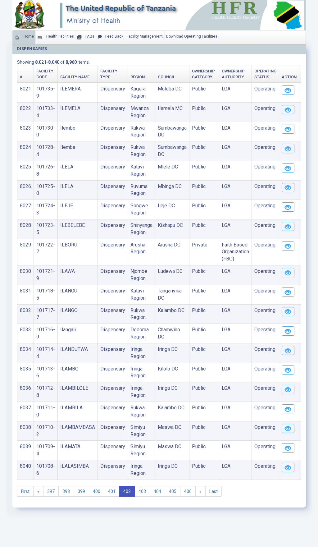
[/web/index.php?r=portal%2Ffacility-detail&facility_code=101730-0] (288, 129)
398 (66, 491)
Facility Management (145, 36)
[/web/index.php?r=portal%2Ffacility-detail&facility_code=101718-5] (288, 292)
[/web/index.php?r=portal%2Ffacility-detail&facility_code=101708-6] (288, 467)
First (25, 491)
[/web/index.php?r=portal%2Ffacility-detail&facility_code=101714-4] (288, 350)
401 (112, 491)
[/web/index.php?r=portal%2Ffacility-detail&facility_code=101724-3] (288, 207)
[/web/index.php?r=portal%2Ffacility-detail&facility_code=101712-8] (288, 389)
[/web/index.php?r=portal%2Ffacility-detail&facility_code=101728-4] (288, 148)
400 (96, 491)
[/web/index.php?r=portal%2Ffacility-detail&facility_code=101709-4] (288, 448)
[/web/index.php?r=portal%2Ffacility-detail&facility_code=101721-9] (288, 272)
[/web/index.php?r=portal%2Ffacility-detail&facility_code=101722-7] (288, 246)
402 (127, 491)
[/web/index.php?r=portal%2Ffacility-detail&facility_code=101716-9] (288, 331)
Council (166, 77)
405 (172, 491)
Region (137, 77)
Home (28, 36)
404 (157, 491)
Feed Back (113, 36)
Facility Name (74, 77)
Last (213, 491)
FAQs (89, 36)
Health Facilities (59, 36)
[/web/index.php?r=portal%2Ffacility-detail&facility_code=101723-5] (288, 226)
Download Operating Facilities (191, 36)
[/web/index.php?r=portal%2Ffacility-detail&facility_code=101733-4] (288, 109)
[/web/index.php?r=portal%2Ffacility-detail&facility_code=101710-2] (288, 428)
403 (142, 491)
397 (51, 491)
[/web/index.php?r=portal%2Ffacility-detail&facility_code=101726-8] (288, 168)
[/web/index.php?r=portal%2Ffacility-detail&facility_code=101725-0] (288, 187)
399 (81, 491)
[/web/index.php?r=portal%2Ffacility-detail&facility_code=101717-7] (288, 311)
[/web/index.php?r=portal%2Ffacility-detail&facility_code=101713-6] (288, 370)
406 (188, 491)
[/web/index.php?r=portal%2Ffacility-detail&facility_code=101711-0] (288, 409)
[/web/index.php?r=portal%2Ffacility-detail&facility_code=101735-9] (288, 90)
